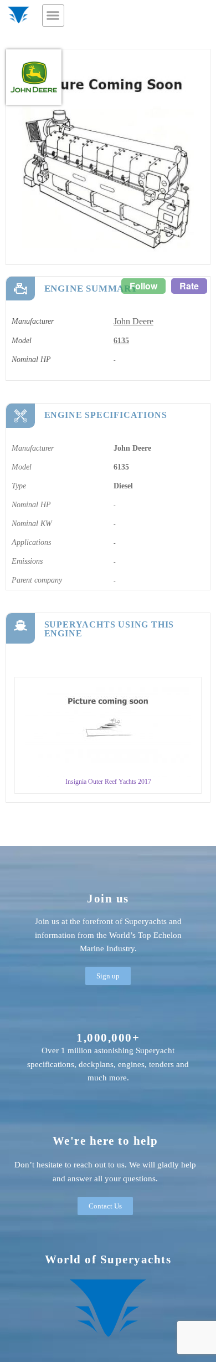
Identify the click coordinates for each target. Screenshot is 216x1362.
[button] (53, 15)
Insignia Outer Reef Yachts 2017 (108, 781)
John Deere (133, 321)
